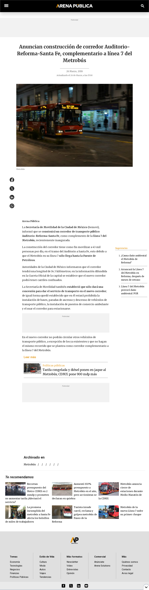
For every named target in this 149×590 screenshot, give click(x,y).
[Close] (92, 273)
